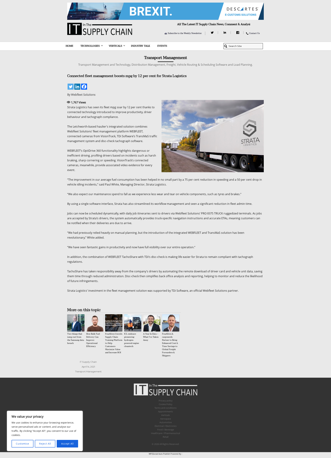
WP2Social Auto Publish (159, 453)
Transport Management (88, 371)
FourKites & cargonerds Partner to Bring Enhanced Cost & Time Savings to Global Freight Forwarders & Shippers (170, 344)
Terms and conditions (165, 407)
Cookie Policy (165, 404)
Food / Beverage (165, 429)
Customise (22, 443)
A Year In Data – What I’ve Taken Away (150, 337)
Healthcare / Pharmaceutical (165, 433)
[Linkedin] (77, 87)
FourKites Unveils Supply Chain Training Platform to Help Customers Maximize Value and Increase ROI (113, 343)
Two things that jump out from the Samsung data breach (75, 338)
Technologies (90, 46)
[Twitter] (212, 32)
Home (69, 46)
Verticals (115, 46)
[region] (45, 431)
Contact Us (254, 33)
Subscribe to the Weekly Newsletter (185, 33)
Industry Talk (140, 46)
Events (162, 46)
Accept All (67, 443)
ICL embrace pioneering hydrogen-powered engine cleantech (131, 340)
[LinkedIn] (225, 32)
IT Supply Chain (88, 361)
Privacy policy (166, 400)
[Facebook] (238, 32)
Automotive (165, 422)
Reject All (45, 443)
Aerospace (165, 418)
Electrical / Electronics (166, 425)
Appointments (165, 411)
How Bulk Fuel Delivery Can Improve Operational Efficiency (93, 340)
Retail (165, 436)
